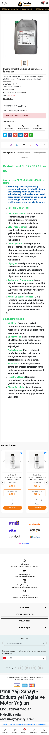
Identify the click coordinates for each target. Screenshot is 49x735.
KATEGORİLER (24, 621)
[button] (3, 461)
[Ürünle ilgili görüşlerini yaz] (18, 144)
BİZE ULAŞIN (24, 627)
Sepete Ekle (12, 507)
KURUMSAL (24, 607)
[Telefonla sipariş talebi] (38, 144)
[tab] (9, 152)
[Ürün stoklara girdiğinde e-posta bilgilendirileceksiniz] (31, 144)
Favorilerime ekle (11, 121)
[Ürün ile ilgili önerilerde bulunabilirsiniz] (44, 144)
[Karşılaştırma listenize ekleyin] (24, 144)
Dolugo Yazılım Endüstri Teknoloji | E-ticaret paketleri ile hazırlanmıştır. (24, 724)
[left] (3, 482)
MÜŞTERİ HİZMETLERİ (24, 614)
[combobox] (5, 658)
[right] (46, 482)
